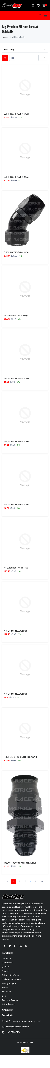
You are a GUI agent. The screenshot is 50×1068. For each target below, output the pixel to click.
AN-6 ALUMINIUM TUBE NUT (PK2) (15, 693)
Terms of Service (10, 1000)
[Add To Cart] (19, 90)
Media (5, 987)
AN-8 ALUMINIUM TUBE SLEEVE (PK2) (16, 378)
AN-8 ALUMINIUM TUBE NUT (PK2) (15, 630)
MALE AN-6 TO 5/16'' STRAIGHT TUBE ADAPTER (20, 862)
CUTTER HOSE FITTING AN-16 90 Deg (16, 176)
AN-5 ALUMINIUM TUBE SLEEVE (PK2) (16, 504)
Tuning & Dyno (9, 983)
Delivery (5, 967)
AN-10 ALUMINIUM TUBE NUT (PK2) (16, 567)
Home (5, 37)
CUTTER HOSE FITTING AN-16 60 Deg (16, 113)
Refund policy (8, 1004)
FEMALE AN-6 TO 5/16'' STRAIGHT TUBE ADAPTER (20, 756)
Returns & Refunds (10, 975)
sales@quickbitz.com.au (17, 1026)
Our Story (6, 958)
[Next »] (41, 881)
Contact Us (7, 962)
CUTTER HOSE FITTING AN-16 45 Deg (16, 252)
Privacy (5, 971)
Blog (4, 996)
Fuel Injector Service (11, 979)
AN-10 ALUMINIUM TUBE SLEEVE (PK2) (17, 315)
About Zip (6, 991)
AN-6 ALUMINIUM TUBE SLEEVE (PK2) (16, 441)
